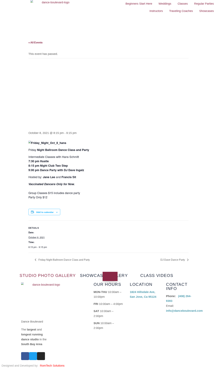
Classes (183, 3)
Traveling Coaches (181, 11)
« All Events (35, 42)
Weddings (165, 3)
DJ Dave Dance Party (173, 259)
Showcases (206, 11)
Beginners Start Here (138, 3)
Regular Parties (204, 3)
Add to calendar (45, 212)
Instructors (156, 11)
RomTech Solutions (52, 365)
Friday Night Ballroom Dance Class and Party (64, 259)
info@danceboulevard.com (184, 310)
